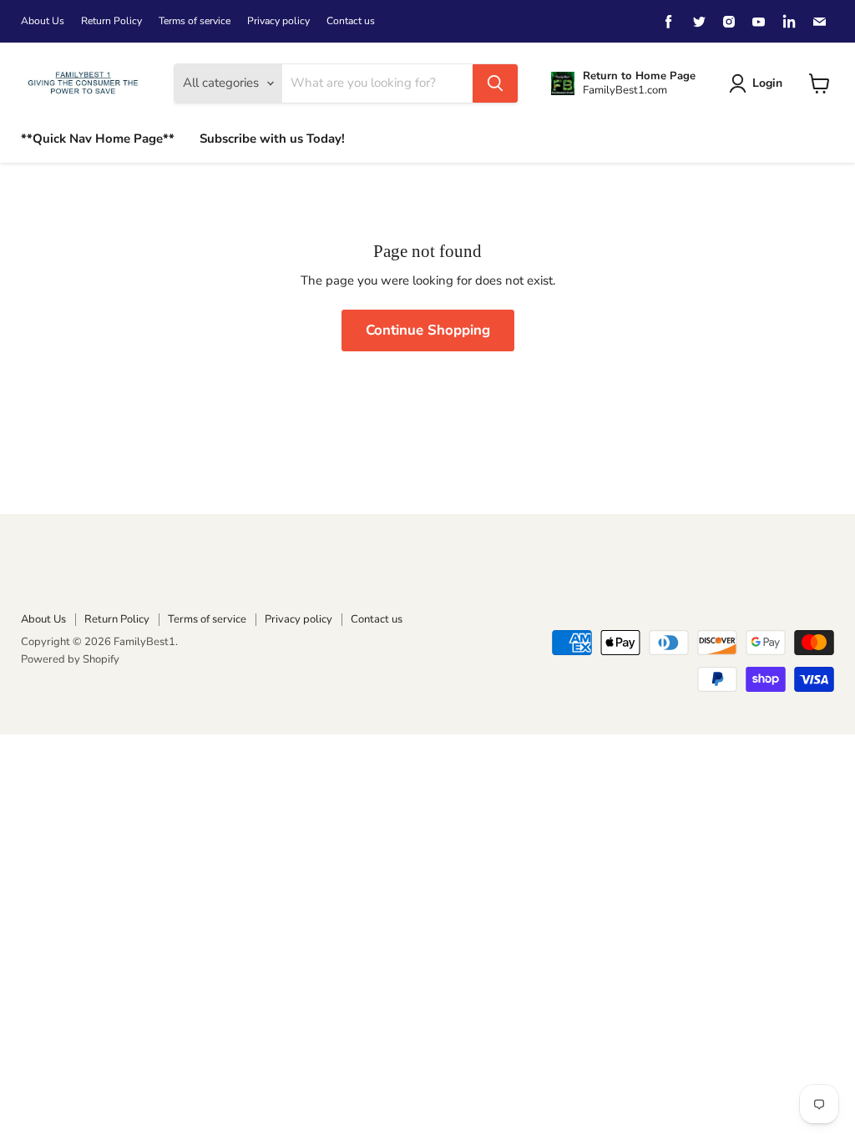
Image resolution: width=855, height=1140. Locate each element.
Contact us (350, 21)
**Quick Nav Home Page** (98, 138)
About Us (42, 21)
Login (767, 83)
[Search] (495, 83)
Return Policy (111, 21)
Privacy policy (278, 21)
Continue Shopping (428, 330)
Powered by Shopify (70, 659)
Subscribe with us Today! (272, 138)
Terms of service (194, 21)
